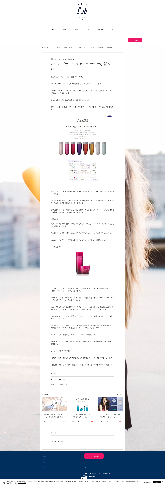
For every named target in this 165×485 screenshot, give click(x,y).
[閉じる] (163, 482)
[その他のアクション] (113, 59)
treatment (53, 373)
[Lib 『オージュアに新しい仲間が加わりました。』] (110, 404)
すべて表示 (120, 394)
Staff (44, 463)
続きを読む (110, 47)
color (85, 47)
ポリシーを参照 (22, 483)
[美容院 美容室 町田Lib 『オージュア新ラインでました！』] (54, 404)
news (58, 47)
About (44, 456)
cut (52, 47)
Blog (44, 467)
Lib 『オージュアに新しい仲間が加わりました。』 (110, 416)
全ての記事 (45, 47)
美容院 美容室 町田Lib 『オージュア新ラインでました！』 (54, 416)
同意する (157, 482)
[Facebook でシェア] (51, 379)
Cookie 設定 (147, 482)
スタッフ (78, 47)
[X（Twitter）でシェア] (56, 379)
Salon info (45, 465)
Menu (44, 458)
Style (44, 461)
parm (92, 47)
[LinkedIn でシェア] (60, 379)
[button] (53, 29)
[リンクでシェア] (64, 379)
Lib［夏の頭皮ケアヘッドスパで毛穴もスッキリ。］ (82, 416)
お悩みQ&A (100, 47)
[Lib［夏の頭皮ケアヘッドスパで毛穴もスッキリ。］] (82, 404)
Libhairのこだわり (68, 47)
